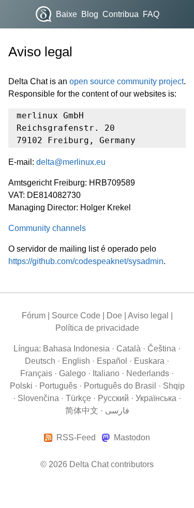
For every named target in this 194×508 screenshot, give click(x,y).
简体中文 (81, 410)
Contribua (120, 14)
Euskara (149, 361)
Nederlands (147, 373)
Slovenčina (38, 398)
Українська (156, 398)
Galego (72, 373)
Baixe (66, 14)
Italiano (106, 373)
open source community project (126, 81)
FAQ (151, 14)
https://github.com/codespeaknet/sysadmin (85, 261)
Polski (21, 385)
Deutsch (40, 361)
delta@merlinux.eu (71, 162)
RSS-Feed (76, 438)
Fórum (34, 315)
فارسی (117, 410)
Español (112, 361)
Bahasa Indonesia (76, 348)
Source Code (76, 315)
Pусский (113, 398)
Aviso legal (148, 315)
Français (36, 373)
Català (128, 348)
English (76, 361)
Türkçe (78, 398)
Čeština (161, 348)
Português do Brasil (120, 385)
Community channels (47, 228)
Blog (89, 14)
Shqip (174, 385)
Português (58, 385)
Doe (114, 315)
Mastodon (132, 438)
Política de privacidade (97, 328)
